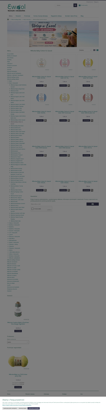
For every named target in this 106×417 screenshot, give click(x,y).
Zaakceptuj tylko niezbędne (10, 408)
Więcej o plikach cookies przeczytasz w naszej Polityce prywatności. (16, 405)
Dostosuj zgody (22, 408)
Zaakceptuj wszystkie (34, 408)
